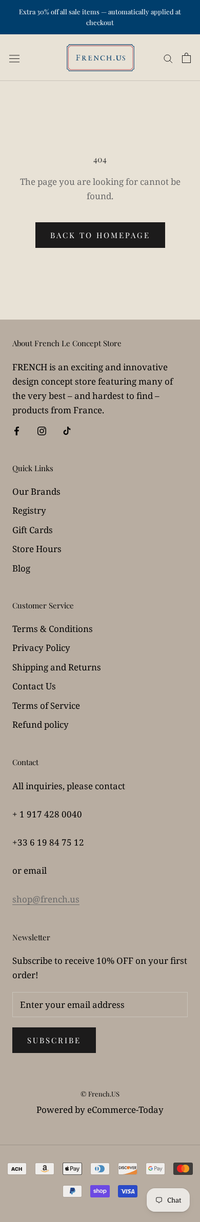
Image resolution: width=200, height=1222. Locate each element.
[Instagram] (41, 430)
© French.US (100, 1093)
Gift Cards (32, 530)
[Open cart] (186, 57)
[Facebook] (16, 430)
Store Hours (37, 549)
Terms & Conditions (52, 629)
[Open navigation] (14, 57)
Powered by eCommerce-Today (100, 1109)
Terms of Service (46, 705)
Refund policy (40, 724)
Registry (29, 510)
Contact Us (34, 686)
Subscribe (54, 1040)
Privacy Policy (41, 648)
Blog (21, 568)
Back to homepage (100, 235)
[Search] (168, 57)
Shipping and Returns (56, 667)
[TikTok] (67, 430)
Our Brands (36, 491)
